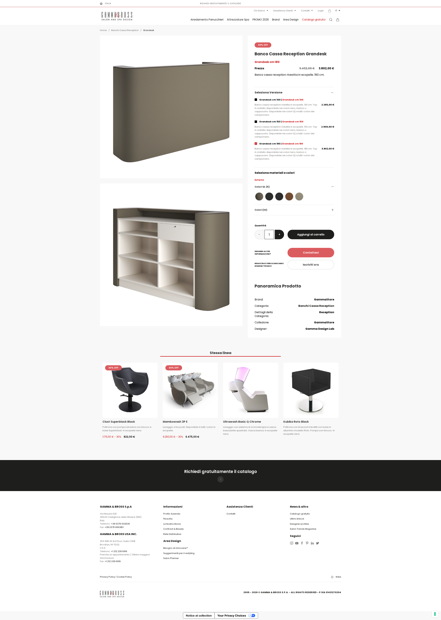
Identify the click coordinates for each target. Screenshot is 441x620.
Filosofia (167, 518)
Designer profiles (299, 524)
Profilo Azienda (171, 513)
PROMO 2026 (261, 19)
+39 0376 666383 (114, 527)
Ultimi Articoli (297, 518)
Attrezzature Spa (238, 19)
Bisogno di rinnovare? (175, 548)
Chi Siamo (259, 10)
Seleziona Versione (268, 92)
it (336, 10)
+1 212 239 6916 (119, 551)
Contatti (305, 10)
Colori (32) (261, 209)
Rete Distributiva (172, 534)
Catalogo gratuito (314, 19)
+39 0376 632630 (120, 523)
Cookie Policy (124, 576)
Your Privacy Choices (231, 615)
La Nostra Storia (172, 524)
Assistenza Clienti (283, 10)
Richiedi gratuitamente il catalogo (220, 3)
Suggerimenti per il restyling (178, 553)
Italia (108, 3)
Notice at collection (199, 615)
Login (321, 10)
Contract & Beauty (173, 529)
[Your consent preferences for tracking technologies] (435, 614)
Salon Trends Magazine (303, 529)
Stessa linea (220, 352)
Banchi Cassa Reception (125, 30)
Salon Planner (171, 558)
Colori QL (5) (262, 186)
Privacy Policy (107, 576)
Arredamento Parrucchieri (207, 19)
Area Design (291, 19)
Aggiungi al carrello (311, 234)
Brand (276, 19)
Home (103, 30)
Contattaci (311, 253)
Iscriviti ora (311, 265)
